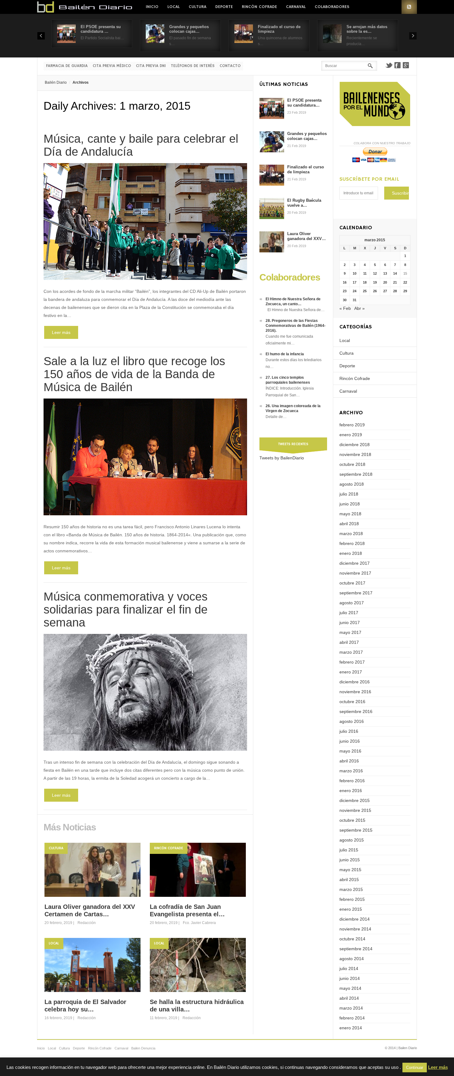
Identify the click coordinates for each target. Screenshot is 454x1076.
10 (354, 273)
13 (385, 273)
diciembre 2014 (354, 919)
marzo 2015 (351, 889)
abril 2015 (349, 879)
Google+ (406, 65)
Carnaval (296, 7)
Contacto (230, 66)
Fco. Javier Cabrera (199, 923)
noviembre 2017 (355, 573)
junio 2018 (349, 503)
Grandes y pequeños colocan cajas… (189, 29)
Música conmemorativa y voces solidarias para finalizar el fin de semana (126, 609)
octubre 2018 (352, 464)
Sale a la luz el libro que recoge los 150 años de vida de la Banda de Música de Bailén (134, 374)
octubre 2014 (352, 938)
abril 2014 (349, 998)
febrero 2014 (352, 1017)
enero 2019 (350, 434)
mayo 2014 (350, 988)
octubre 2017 (352, 582)
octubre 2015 (352, 820)
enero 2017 (350, 671)
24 (354, 291)
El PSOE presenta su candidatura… (304, 103)
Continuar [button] (414, 1067)
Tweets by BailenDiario (281, 457)
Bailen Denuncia (143, 1048)
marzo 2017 (351, 652)
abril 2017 (349, 642)
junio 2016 (349, 741)
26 (375, 291)
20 (385, 282)
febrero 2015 (352, 899)
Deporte (224, 7)
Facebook (397, 65)
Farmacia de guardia (67, 66)
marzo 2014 (351, 1008)
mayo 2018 (350, 513)
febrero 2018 (352, 543)
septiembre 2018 (355, 474)
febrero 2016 (352, 780)
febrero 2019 (352, 424)
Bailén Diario (56, 82)
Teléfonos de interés (193, 66)
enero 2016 (350, 790)
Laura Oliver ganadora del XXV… (306, 236)
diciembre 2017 (354, 563)
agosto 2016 (351, 721)
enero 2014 (350, 1027)
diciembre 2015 (354, 800)
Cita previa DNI (151, 66)
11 (365, 273)
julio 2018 (348, 494)
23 (345, 291)
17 (354, 282)
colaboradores (332, 7)
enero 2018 (350, 553)
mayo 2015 (350, 869)
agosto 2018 (351, 484)
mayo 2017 (350, 632)
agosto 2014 (351, 958)
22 (405, 282)
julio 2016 (348, 731)
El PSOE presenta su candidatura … (101, 29)
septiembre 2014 (355, 948)
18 (365, 282)
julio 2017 (348, 612)
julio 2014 (348, 968)
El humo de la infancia (285, 354)
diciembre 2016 (354, 681)
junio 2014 (349, 978)
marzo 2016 (351, 770)
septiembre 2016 (355, 711)
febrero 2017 (352, 662)
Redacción (87, 923)
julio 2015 (348, 849)
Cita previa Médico (112, 66)
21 (395, 282)
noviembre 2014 (355, 928)
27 (385, 291)
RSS (409, 7)
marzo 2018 (351, 533)
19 (375, 282)
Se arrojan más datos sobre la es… (367, 29)
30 (345, 300)
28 (395, 291)
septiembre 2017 (355, 592)
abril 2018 (349, 523)
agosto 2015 (351, 840)
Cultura (197, 7)
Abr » (359, 308)
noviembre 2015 (355, 810)
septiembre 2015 (355, 830)
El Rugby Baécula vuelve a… (304, 203)
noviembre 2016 (355, 691)
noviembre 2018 (355, 454)
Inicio (152, 7)
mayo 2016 (350, 751)
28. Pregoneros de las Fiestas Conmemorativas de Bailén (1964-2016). (296, 326)
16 (345, 282)
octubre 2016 (352, 701)
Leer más (61, 332)
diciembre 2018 (354, 444)
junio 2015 (349, 859)
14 (395, 273)
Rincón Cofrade (259, 7)
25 (365, 291)
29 (405, 291)
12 (375, 273)
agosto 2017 (351, 602)
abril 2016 (349, 760)
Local (173, 7)
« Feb (345, 308)
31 (354, 300)
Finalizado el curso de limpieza (305, 169)
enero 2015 (350, 909)
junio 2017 (349, 622)
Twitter (389, 65)
